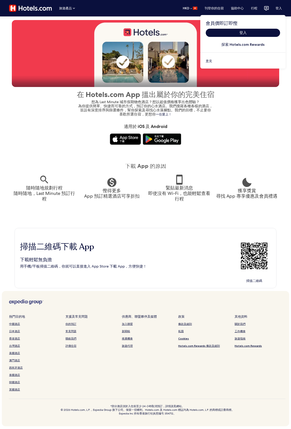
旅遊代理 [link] (127, 345)
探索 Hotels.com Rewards (242, 44)
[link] (243, 61)
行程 (254, 8)
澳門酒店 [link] (14, 360)
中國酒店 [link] (14, 324)
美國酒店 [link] (14, 353)
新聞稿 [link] (126, 331)
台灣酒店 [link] (14, 345)
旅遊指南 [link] (240, 338)
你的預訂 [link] (70, 324)
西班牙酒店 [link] (16, 367)
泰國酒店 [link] (14, 375)
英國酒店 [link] (14, 389)
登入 (279, 8)
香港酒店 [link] (14, 338)
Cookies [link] (183, 338)
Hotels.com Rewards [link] (248, 345)
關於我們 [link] (240, 324)
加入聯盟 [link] (127, 324)
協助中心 (237, 8)
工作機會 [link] (240, 331)
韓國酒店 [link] (14, 382)
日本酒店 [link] (14, 331)
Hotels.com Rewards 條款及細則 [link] (199, 345)
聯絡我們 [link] (70, 338)
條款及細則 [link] (185, 324)
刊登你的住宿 (214, 8)
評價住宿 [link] (70, 345)
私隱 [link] (181, 331)
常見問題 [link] (70, 331)
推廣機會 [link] (127, 338)
